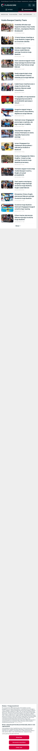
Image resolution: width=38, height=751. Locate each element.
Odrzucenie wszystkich (19, 742)
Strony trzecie (18, 722)
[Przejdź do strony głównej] (10, 5)
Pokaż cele (19, 747)
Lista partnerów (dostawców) (10, 733)
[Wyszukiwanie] (29, 5)
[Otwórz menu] (33, 5)
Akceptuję (19, 737)
